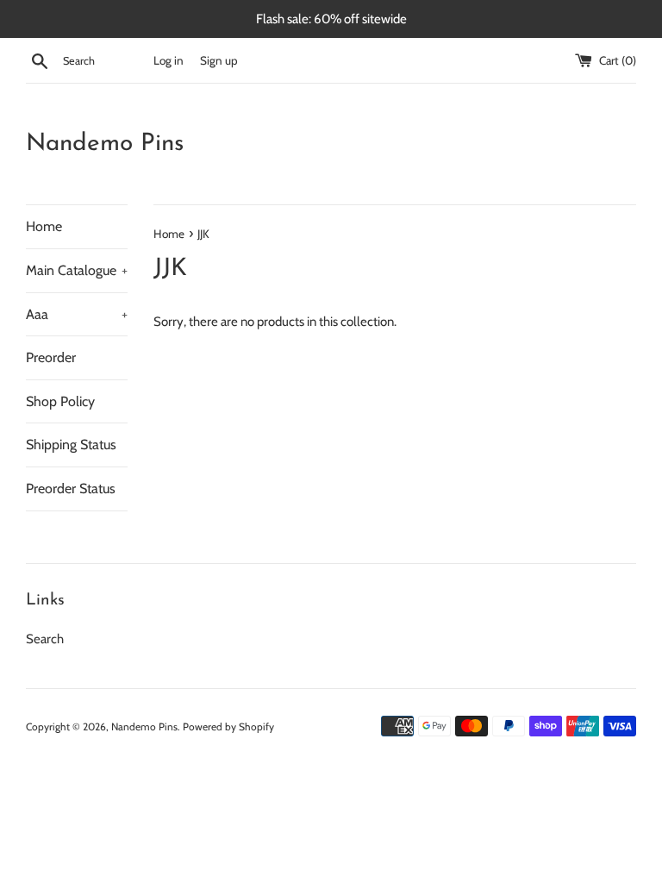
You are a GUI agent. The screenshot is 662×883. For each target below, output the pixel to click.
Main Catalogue (77, 270)
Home (44, 226)
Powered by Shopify (228, 726)
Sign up (219, 60)
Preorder (51, 357)
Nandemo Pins (105, 144)
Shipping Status (71, 444)
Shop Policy (60, 401)
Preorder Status (71, 488)
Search (45, 639)
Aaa (77, 314)
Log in (168, 60)
